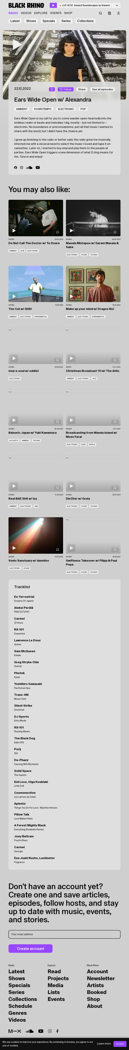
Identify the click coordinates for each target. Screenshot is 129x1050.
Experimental (41, 317)
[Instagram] (21, 167)
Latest (15, 21)
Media (55, 985)
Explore (41, 13)
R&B (36, 506)
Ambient (22, 109)
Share (82, 89)
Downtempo (42, 109)
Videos (26, 13)
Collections (85, 21)
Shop (68, 13)
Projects (58, 978)
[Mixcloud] (14, 1031)
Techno (93, 255)
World (92, 444)
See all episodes (102, 89)
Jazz (94, 378)
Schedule (20, 1006)
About (94, 1006)
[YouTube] (38, 167)
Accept (120, 1044)
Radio (13, 13)
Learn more (104, 1044)
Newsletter (101, 978)
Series (66, 21)
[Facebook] (15, 167)
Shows (31, 21)
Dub (22, 251)
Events (55, 13)
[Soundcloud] (29, 167)
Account (97, 971)
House (84, 255)
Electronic (66, 109)
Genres (17, 1013)
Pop (83, 109)
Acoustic (13, 440)
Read (54, 971)
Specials (49, 21)
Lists (54, 992)
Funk (83, 444)
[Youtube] (40, 1031)
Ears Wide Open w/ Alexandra (52, 100)
